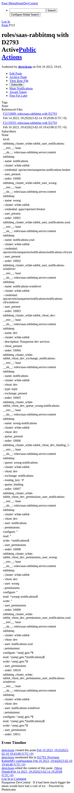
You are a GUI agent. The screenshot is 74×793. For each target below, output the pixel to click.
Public (27, 49)
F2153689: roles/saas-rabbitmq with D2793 (30, 113)
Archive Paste (18, 77)
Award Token (18, 92)
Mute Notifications (21, 88)
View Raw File (18, 80)
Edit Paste (15, 73)
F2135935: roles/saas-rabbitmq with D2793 (30, 123)
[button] (9, 3)
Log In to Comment (14, 778)
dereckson (25, 66)
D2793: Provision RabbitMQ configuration (30, 759)
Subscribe (16, 84)
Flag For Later (18, 95)
